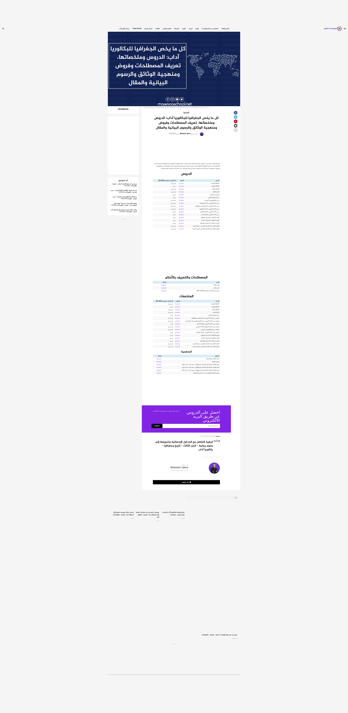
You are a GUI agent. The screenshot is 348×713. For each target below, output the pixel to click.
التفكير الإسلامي (166, 28)
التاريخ (184, 28)
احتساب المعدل (148, 28)
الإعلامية (157, 28)
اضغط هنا (181, 183)
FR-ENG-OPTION (137, 28)
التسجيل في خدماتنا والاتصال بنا (210, 28)
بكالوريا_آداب (203, 436)
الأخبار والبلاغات (225, 28)
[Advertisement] (174, 12)
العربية (190, 28)
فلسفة (197, 28)
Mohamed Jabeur (185, 133)
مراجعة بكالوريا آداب (124, 28)
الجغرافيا (176, 28)
